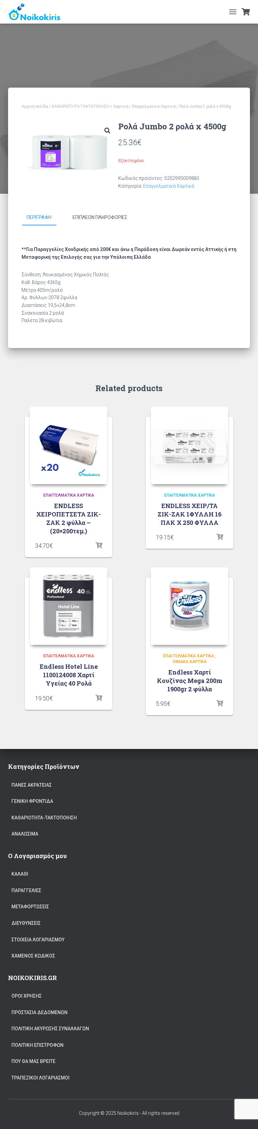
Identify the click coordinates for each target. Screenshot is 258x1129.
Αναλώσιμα (24, 834)
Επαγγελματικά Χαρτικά (154, 106)
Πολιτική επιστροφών (37, 1045)
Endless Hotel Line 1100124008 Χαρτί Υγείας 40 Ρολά (69, 674)
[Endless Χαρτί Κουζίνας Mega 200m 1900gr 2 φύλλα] (189, 606)
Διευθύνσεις (26, 923)
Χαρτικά (120, 106)
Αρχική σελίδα (35, 106)
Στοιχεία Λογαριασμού (37, 939)
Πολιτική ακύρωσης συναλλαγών (50, 1028)
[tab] (44, 217)
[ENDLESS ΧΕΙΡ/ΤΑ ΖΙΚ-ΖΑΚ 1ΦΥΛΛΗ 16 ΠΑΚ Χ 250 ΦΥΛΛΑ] (189, 445)
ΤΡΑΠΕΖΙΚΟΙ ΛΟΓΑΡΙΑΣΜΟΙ (40, 1077)
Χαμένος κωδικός (33, 956)
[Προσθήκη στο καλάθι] (98, 545)
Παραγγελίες (26, 890)
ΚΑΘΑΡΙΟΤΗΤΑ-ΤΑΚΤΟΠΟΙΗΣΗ (81, 106)
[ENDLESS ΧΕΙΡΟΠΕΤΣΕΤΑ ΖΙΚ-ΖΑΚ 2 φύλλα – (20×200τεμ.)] (68, 445)
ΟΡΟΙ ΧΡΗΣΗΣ (26, 996)
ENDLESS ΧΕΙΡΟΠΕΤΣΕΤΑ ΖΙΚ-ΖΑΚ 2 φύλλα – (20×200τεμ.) (68, 518)
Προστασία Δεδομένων (39, 1012)
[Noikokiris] (36, 11)
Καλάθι (19, 874)
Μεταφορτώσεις (30, 906)
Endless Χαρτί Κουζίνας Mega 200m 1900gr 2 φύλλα (189, 680)
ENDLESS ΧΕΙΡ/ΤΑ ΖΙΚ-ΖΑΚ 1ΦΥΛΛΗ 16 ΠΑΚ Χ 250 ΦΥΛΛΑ (190, 514)
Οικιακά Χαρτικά (190, 661)
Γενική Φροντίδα (32, 801)
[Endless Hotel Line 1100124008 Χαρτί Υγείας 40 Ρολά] (68, 606)
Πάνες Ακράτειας (31, 785)
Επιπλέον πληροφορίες (100, 217)
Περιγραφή (39, 217)
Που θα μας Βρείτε (33, 1061)
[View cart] (246, 11)
